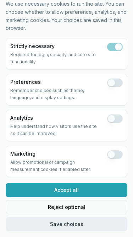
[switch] (115, 47)
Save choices (66, 224)
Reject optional (66, 207)
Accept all (66, 190)
